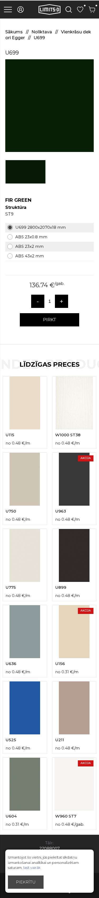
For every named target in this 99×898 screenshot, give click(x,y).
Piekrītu (26, 881)
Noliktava (42, 31)
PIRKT (49, 319)
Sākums (14, 31)
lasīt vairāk (31, 867)
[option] (49, 105)
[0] (80, 9)
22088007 (49, 848)
